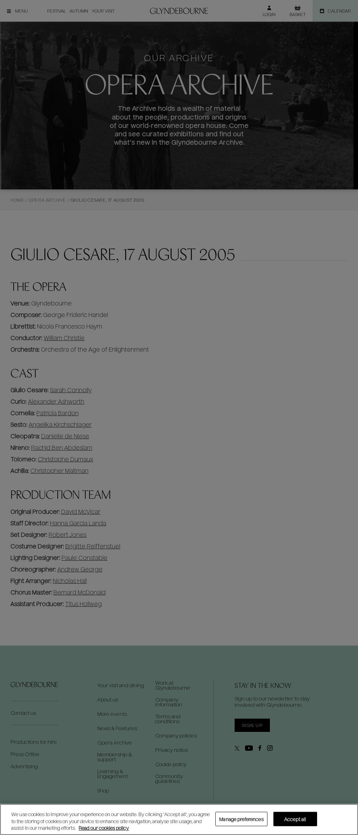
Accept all (295, 819)
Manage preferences (241, 819)
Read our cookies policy (104, 828)
